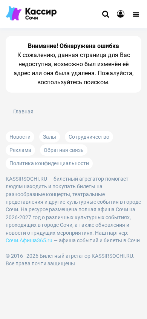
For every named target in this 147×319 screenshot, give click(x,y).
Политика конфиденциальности (49, 163)
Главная (23, 111)
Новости (20, 137)
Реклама (20, 150)
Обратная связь (64, 150)
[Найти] (105, 14)
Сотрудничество (89, 137)
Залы (49, 137)
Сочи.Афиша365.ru (29, 240)
